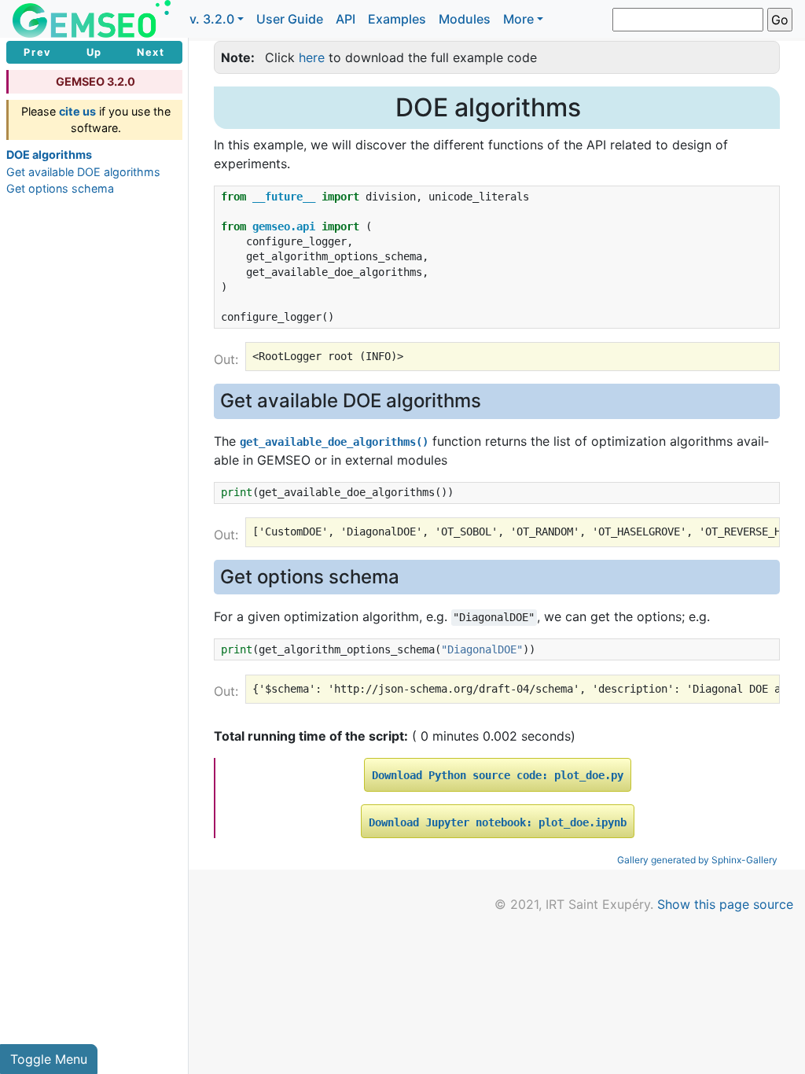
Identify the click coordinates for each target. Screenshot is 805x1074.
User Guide (289, 19)
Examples (397, 19)
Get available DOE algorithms (83, 171)
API (345, 19)
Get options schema (60, 188)
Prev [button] (37, 52)
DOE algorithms (49, 154)
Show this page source (725, 904)
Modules (465, 19)
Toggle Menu (48, 1059)
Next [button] (150, 52)
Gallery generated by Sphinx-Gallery (697, 860)
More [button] (518, 19)
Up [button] (94, 52)
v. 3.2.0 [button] (211, 19)
